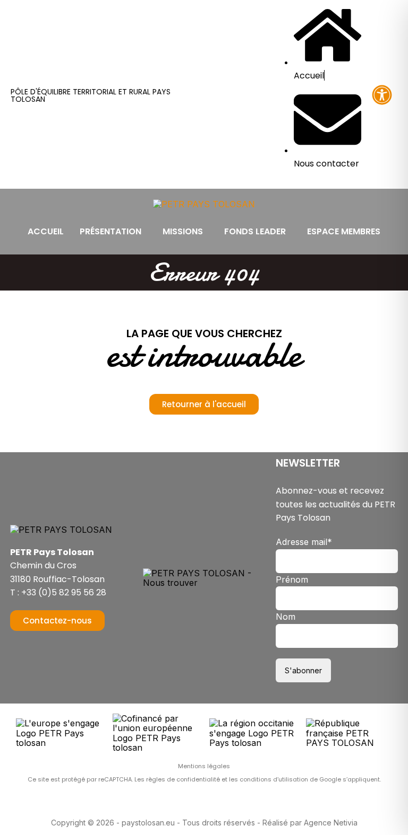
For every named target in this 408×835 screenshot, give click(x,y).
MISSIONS (183, 231)
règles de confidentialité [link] (184, 779)
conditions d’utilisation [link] (275, 779)
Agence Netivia (331, 822)
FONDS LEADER (255, 231)
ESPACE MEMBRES (343, 231)
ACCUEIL (46, 231)
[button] (113, 231)
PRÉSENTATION (110, 231)
